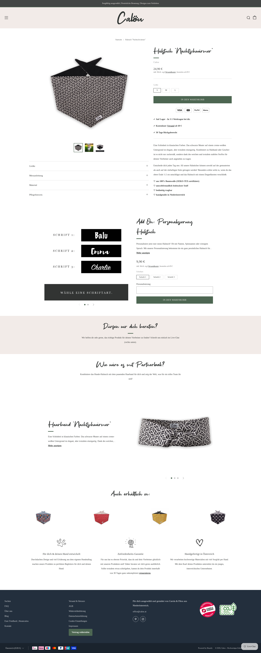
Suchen (8, 601)
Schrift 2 (156, 277)
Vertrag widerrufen (80, 632)
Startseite (118, 40)
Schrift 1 (142, 277)
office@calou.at (139, 611)
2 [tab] (88, 304)
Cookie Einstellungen (78, 621)
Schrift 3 (171, 277)
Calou (156, 62)
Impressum (73, 626)
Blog (7, 616)
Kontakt (8, 626)
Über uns (8, 611)
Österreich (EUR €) (13, 648)
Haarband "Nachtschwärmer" (79, 425)
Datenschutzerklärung (78, 616)
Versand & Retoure (77, 601)
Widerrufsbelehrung (77, 611)
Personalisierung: (143, 284)
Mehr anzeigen (143, 253)
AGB (71, 606)
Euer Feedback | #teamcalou (17, 621)
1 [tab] (84, 304)
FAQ (7, 606)
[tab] (78, 147)
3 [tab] (178, 478)
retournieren (145, 573)
